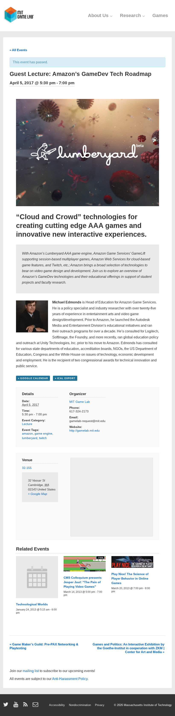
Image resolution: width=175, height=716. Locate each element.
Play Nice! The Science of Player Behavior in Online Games (130, 578)
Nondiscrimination (80, 705)
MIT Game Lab (79, 401)
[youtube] (16, 705)
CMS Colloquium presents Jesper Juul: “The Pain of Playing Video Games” (83, 582)
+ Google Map (37, 494)
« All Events (18, 50)
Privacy (99, 705)
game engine (43, 433)
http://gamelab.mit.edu (84, 430)
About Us (98, 15)
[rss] (26, 705)
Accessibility (57, 705)
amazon (27, 433)
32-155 (27, 468)
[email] (36, 705)
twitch (43, 438)
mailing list (31, 671)
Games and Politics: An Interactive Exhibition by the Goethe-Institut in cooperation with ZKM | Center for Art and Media (128, 648)
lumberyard (29, 438)
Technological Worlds (32, 604)
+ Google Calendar (33, 378)
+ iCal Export (65, 378)
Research (130, 15)
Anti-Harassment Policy (70, 679)
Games (160, 15)
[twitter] (6, 705)
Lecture (27, 424)
